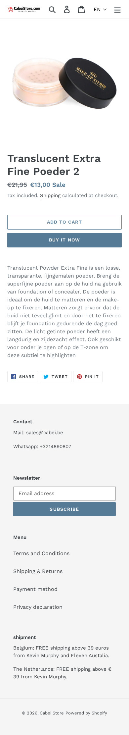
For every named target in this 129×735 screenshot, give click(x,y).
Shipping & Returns (38, 571)
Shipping (50, 195)
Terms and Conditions (41, 553)
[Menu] (117, 9)
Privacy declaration (38, 607)
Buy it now (64, 239)
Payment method (35, 589)
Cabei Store (52, 712)
